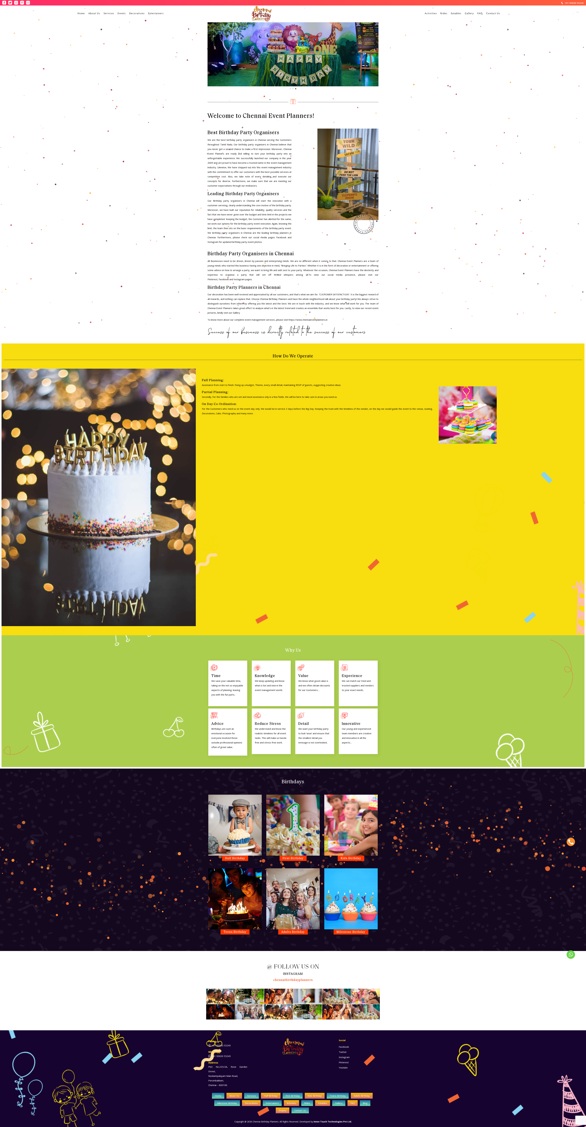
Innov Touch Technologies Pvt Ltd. (333, 1121)
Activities (431, 13)
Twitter (343, 1051)
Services (109, 13)
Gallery (469, 13)
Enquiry (282, 1110)
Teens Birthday (338, 1095)
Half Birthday (271, 1095)
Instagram (239, 279)
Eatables (456, 13)
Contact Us (493, 13)
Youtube (343, 1067)
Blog (365, 1103)
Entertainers (156, 13)
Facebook (224, 279)
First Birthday (293, 1095)
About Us (94, 13)
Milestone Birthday (227, 1103)
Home (81, 13)
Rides (443, 13)
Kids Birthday (315, 1095)
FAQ (480, 13)
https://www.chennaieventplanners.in (308, 319)
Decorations (137, 13)
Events (122, 13)
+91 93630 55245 (574, 2)
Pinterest (212, 279)
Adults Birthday (362, 1095)
